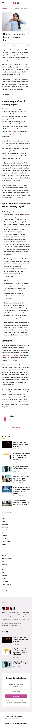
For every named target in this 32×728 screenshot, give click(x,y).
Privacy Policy (16, 702)
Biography (5, 530)
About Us (10, 716)
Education (5, 538)
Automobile (5, 524)
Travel (3, 587)
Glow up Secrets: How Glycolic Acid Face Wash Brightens (20, 444)
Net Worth (4, 567)
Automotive (5, 527)
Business (4, 533)
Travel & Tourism (6, 584)
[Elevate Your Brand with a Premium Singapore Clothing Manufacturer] (7, 478)
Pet (3, 573)
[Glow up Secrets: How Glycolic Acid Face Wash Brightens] (7, 444)
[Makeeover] (16, 3)
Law (3, 561)
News (3, 570)
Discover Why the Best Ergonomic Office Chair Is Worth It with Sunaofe (21, 502)
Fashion (4, 544)
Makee (4, 45)
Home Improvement (7, 558)
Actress (4, 521)
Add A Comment (16, 427)
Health (4, 555)
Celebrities (5, 535)
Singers (4, 578)
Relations (4, 575)
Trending (4, 590)
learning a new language (11, 355)
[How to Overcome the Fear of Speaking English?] (16, 21)
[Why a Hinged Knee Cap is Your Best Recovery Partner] (7, 469)
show (12, 94)
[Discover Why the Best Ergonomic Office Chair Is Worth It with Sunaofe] (7, 503)
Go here (15, 131)
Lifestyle (28, 45)
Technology (5, 581)
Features (4, 550)
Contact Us (23, 719)
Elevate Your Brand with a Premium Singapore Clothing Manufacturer (21, 478)
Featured (4, 547)
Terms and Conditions (11, 719)
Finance (4, 553)
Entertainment (6, 541)
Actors (3, 518)
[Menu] (3, 3)
